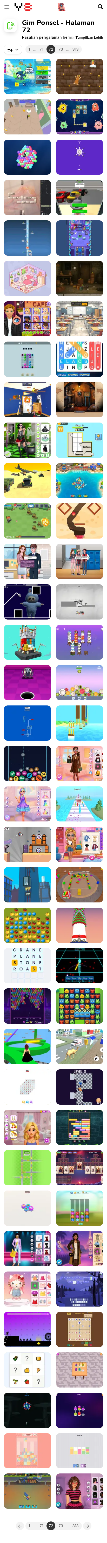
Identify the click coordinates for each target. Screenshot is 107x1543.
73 (60, 49)
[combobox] (13, 49)
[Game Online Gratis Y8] (23, 7)
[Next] (87, 1526)
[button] (89, 37)
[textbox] (13, 49)
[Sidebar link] (7, 7)
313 (75, 49)
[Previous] (20, 1526)
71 (41, 49)
